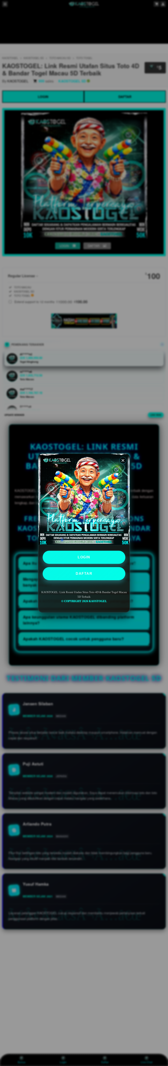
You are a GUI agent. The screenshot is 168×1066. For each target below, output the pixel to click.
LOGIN (84, 557)
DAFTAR (84, 573)
